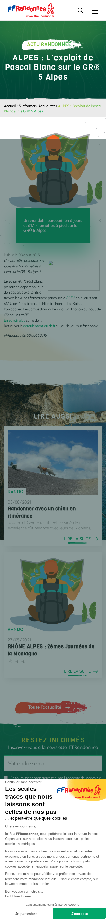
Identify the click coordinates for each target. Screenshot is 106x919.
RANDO (16, 491)
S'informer (27, 105)
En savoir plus (15, 320)
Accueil (10, 105)
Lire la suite (77, 538)
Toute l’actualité (44, 707)
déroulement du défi (39, 325)
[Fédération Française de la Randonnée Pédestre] (31, 9)
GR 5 (70, 297)
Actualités (46, 105)
